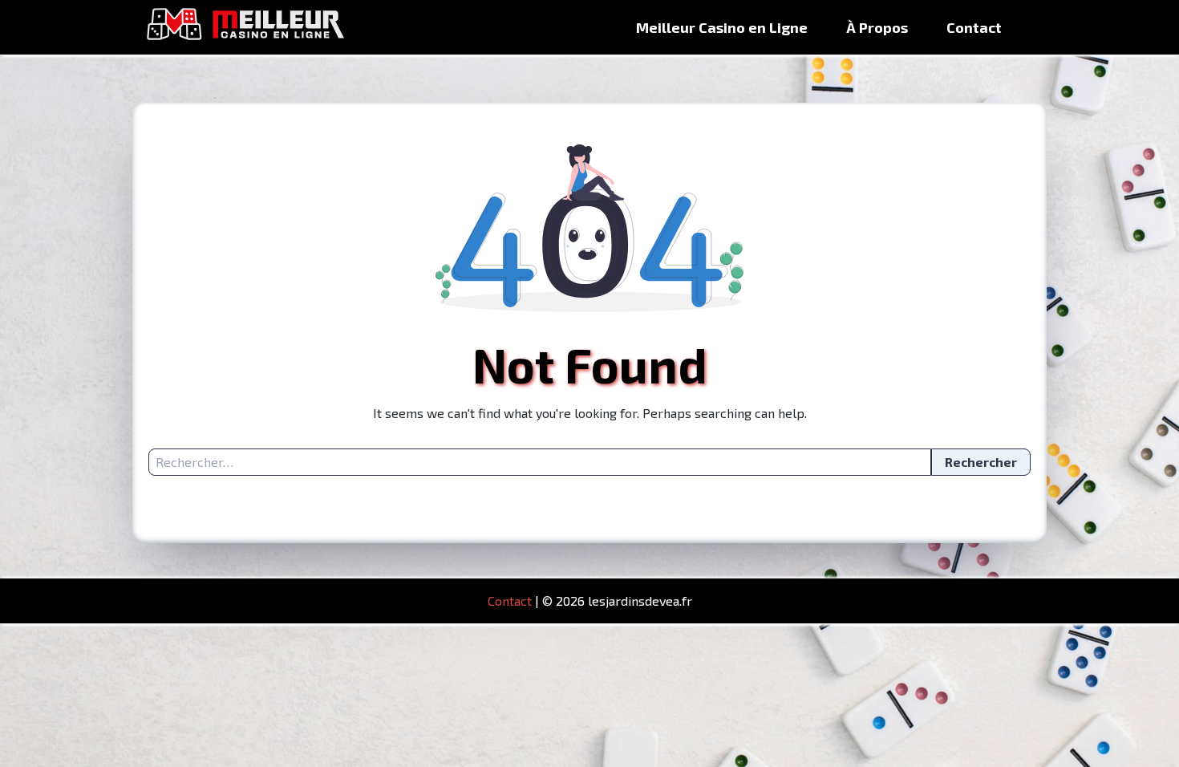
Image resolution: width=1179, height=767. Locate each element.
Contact (974, 27)
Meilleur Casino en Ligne (722, 27)
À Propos (877, 27)
